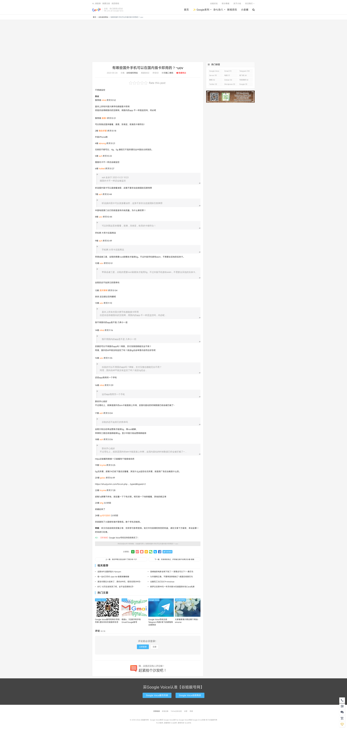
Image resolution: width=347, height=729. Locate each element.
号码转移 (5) (243, 80)
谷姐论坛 (214, 3)
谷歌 (185, 711)
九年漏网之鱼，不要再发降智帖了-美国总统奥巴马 (171, 576)
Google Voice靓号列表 (157, 695)
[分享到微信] (150, 551)
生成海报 (168, 552)
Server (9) (213, 75)
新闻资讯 (232, 9)
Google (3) (243, 84)
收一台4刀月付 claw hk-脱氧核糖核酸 (113, 576)
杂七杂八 (218, 9)
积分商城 (225, 3)
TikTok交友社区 (176, 711)
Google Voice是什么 (170, 720)
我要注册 (106, 3)
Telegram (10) (244, 71)
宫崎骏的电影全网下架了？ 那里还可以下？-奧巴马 (171, 571)
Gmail (124, 600)
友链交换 (165, 711)
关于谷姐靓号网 (211, 720)
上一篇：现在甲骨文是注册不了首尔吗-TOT (121, 559)
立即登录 (143, 646)
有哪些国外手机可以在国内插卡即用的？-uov (147, 67)
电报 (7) (227, 75)
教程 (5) (212, 80)
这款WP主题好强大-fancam (109, 571)
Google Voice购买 (156, 720)
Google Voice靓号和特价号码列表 (107, 620)
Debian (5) (228, 80)
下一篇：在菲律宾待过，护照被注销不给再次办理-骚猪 (174, 559)
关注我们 (249, 3)
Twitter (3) (213, 84)
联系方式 (173, 715)
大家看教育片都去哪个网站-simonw (186, 620)
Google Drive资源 (198, 720)
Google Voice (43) (214, 71)
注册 (154, 646)
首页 (186, 9)
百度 (191, 711)
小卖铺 (244, 9)
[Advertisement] (173, 41)
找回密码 (115, 3)
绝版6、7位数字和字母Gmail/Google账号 (131, 620)
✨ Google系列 (201, 9)
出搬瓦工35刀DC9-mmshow (162, 581)
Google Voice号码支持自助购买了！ (124, 537)
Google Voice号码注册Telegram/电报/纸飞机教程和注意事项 (160, 622)
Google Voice (101, 600)
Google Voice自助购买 (190, 695)
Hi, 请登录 (96, 3)
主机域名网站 (103, 17)
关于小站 (237, 3)
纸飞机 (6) (243, 75)
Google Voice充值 (185, 720)
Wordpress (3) (229, 84)
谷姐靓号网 (96, 9)
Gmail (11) (228, 71)
